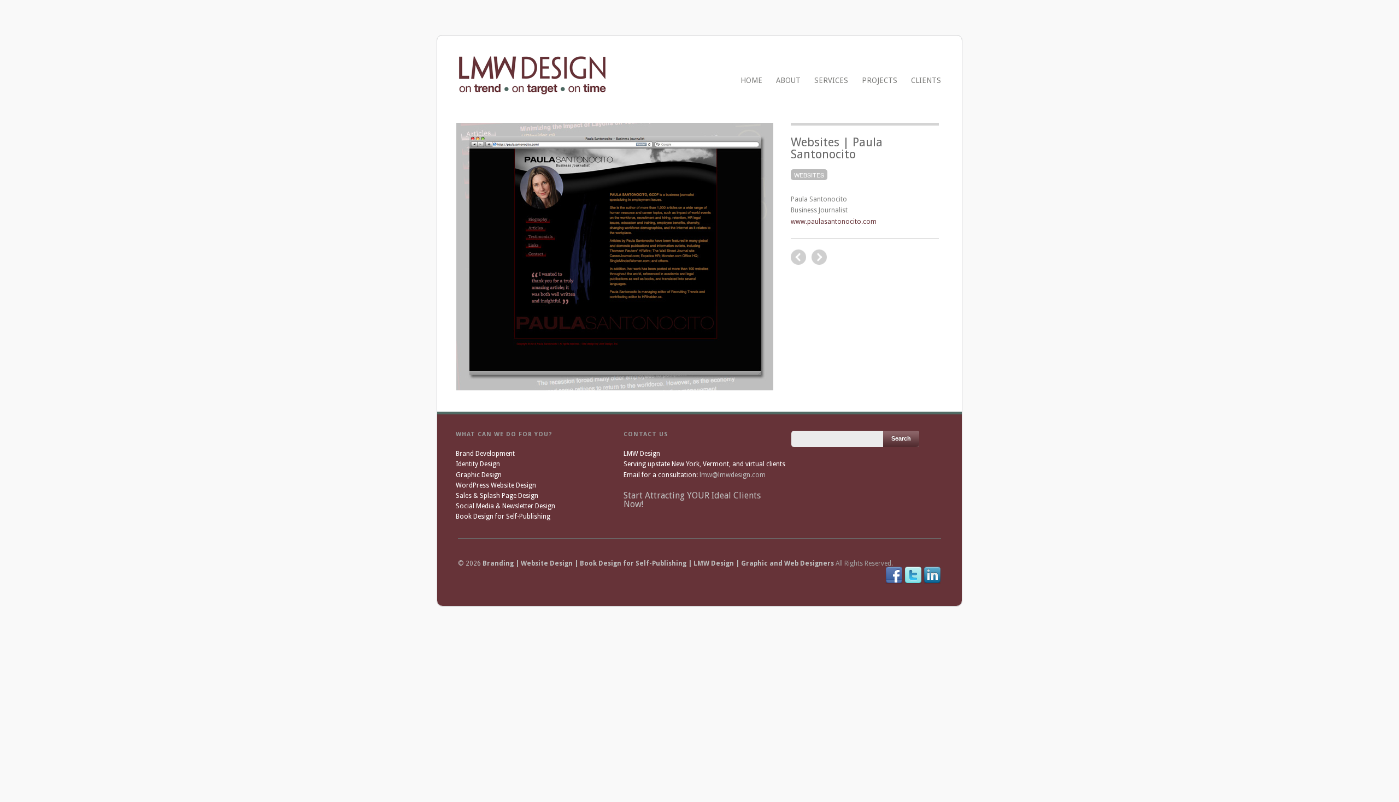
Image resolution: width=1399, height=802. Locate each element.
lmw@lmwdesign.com (733, 475)
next (798, 257)
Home (751, 80)
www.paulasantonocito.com (834, 221)
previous (819, 257)
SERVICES (831, 80)
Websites (809, 174)
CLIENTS (926, 80)
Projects (879, 80)
